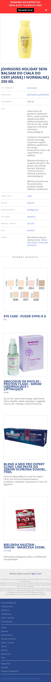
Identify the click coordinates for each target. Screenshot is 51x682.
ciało (29, 196)
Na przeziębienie (8, 602)
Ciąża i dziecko (7, 618)
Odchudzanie (7, 606)
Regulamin (5, 663)
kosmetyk (32, 87)
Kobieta (4, 650)
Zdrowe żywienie (8, 639)
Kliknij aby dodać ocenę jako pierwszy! (38, 242)
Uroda (3, 627)
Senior (4, 646)
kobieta (31, 230)
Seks (3, 657)
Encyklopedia (7, 621)
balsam (30, 202)
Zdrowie (4, 631)
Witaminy (5, 610)
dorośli (30, 223)
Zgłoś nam (36, 573)
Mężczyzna (6, 654)
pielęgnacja (32, 209)
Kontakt (4, 667)
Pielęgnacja (6, 614)
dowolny (31, 216)
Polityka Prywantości (10, 671)
